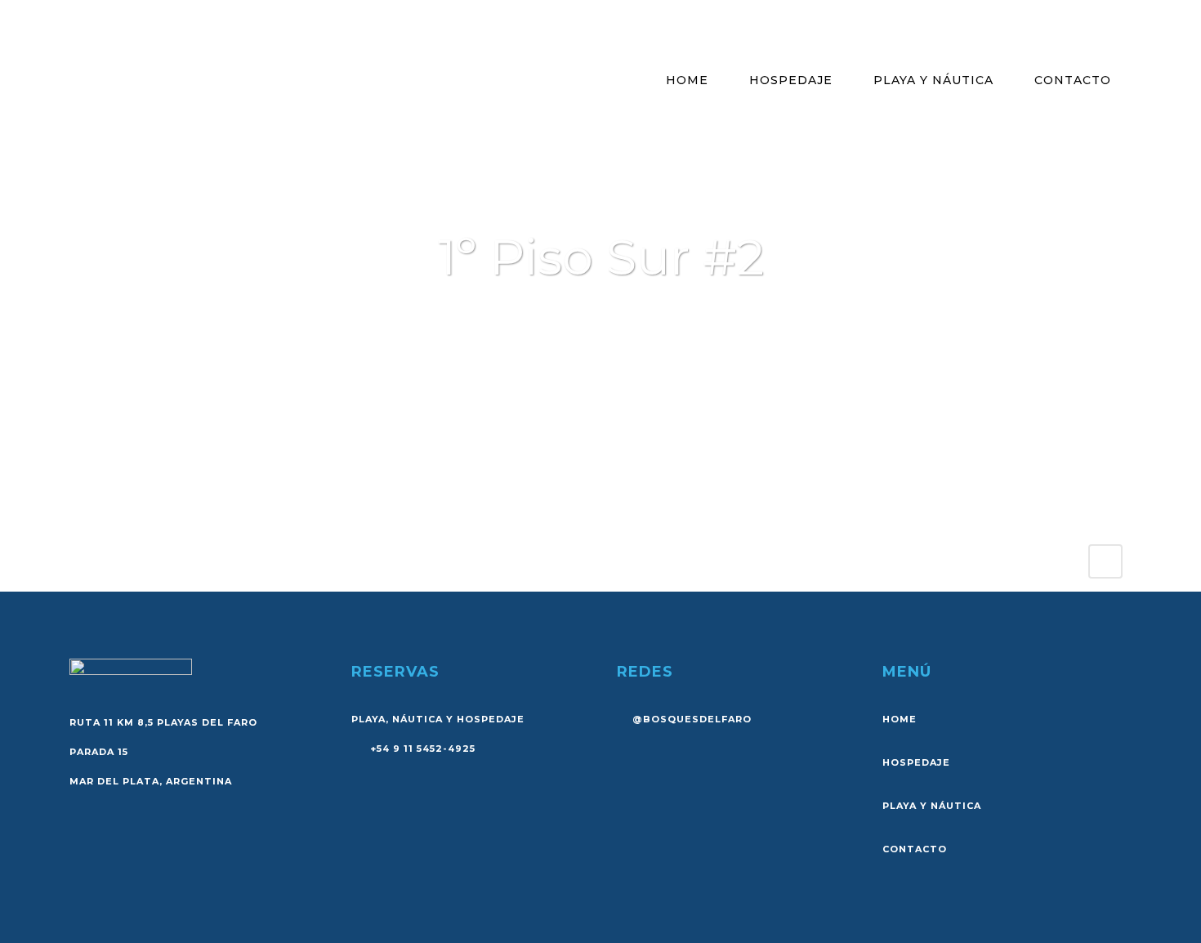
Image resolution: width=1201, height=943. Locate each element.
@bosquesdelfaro (692, 719)
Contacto (914, 849)
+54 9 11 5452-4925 (421, 748)
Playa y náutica (931, 805)
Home (899, 719)
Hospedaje (916, 762)
